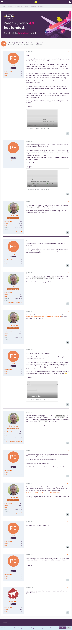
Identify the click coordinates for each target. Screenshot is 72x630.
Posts (5, 75)
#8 (68, 412)
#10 (68, 483)
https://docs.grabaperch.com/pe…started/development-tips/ (43, 492)
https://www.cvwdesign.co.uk (13, 231)
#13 (68, 587)
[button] (2, 2)
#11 (68, 522)
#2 (68, 141)
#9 (68, 450)
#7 (68, 350)
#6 (68, 311)
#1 (68, 52)
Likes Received (8, 71)
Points (6, 73)
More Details (62, 628)
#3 (68, 201)
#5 (68, 273)
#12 (68, 554)
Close (69, 628)
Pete (11, 45)
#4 (68, 240)
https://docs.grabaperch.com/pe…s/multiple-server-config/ (42, 316)
